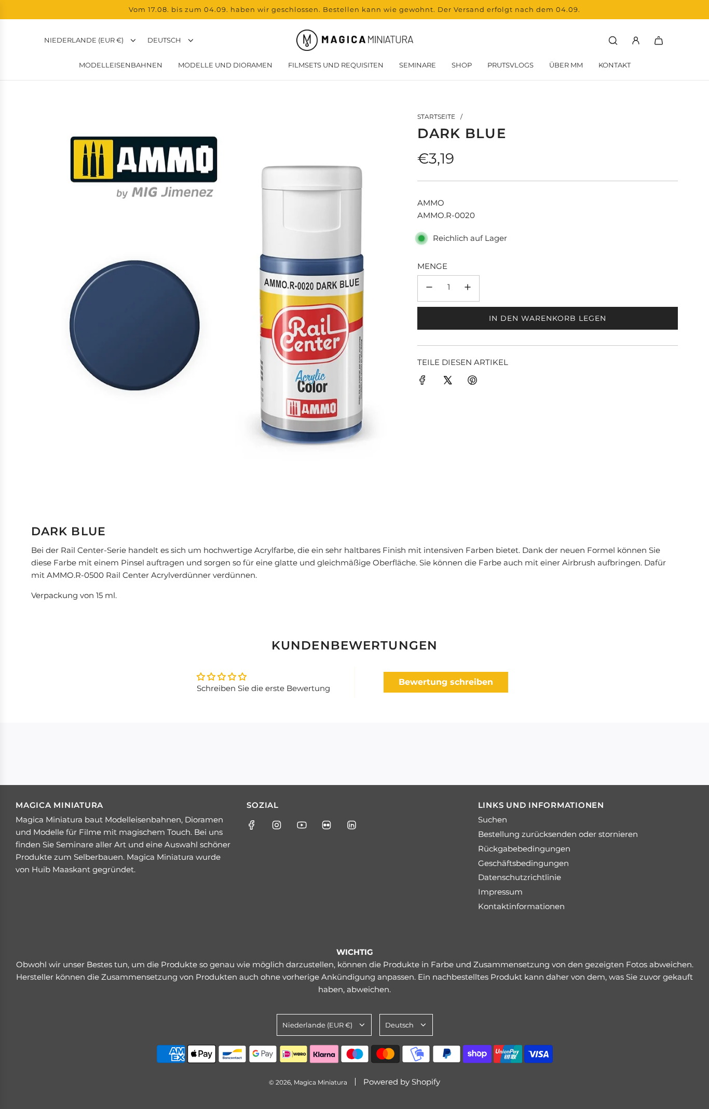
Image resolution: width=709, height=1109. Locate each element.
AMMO (430, 203)
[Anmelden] (635, 40)
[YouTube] (301, 825)
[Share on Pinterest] (472, 382)
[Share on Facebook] (422, 382)
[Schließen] (679, 1095)
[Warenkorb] (658, 40)
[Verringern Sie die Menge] (429, 288)
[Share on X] (447, 382)
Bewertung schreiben (446, 682)
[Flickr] (326, 825)
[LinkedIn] (351, 825)
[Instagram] (276, 825)
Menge (432, 266)
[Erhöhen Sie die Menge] (467, 288)
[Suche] (613, 40)
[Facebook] (251, 825)
